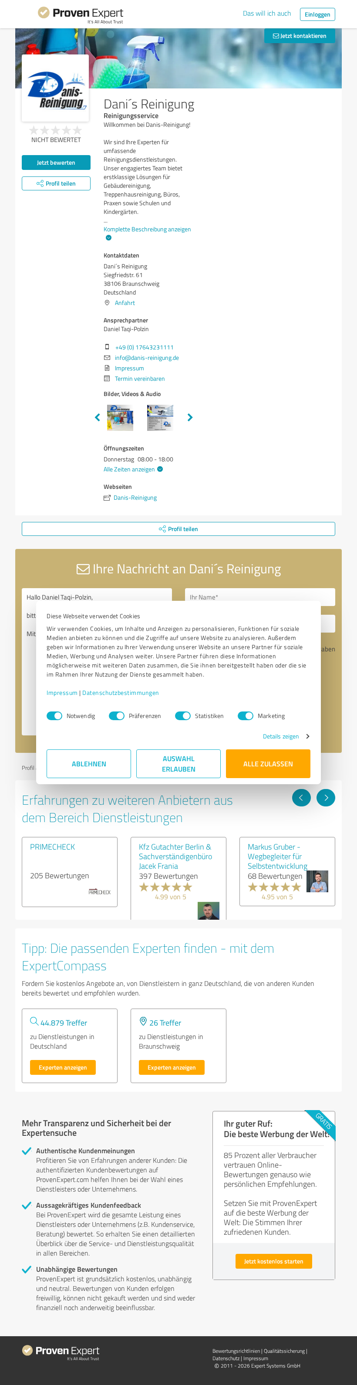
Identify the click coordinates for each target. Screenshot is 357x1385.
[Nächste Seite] (326, 797)
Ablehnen (89, 764)
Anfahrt (125, 302)
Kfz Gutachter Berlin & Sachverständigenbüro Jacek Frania (175, 856)
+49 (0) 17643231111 (144, 347)
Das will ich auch (267, 13)
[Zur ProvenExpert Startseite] (80, 17)
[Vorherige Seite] (301, 797)
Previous (97, 417)
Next (190, 417)
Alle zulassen (268, 764)
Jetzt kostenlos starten (273, 1261)
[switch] (117, 715)
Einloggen (317, 14)
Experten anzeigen (63, 1067)
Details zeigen (281, 736)
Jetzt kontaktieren (303, 35)
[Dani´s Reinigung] (55, 88)
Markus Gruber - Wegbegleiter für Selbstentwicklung (277, 856)
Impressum (62, 692)
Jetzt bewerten (56, 162)
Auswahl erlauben (178, 763)
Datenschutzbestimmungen (120, 692)
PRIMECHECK (52, 846)
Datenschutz (225, 1358)
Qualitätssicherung (284, 1351)
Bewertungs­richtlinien (236, 1351)
